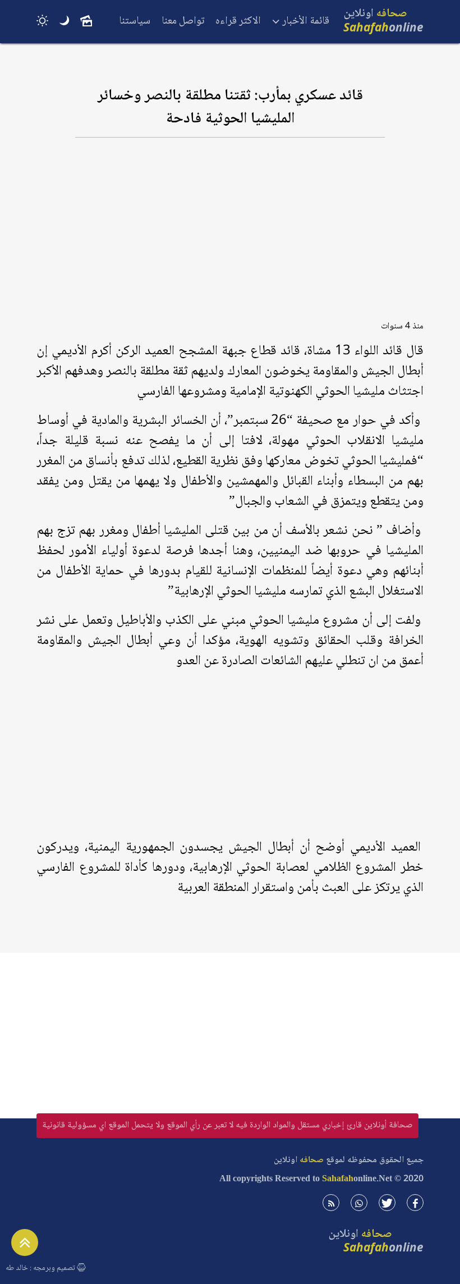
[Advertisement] (230, 234)
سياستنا (134, 21)
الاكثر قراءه (238, 21)
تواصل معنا (183, 21)
